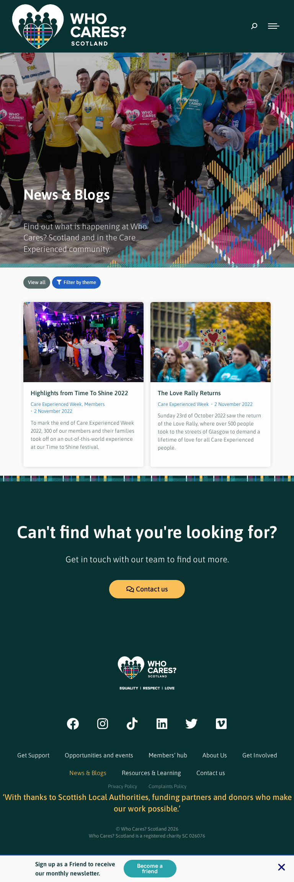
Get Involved (259, 755)
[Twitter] (192, 724)
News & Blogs (87, 772)
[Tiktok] (132, 724)
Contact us (210, 772)
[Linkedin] (162, 724)
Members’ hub (168, 755)
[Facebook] (73, 724)
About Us (215, 755)
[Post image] (83, 342)
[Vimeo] (221, 724)
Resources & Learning (151, 772)
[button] (281, 867)
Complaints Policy (167, 786)
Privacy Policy (122, 786)
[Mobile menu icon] (274, 26)
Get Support (33, 755)
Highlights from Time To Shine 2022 (79, 392)
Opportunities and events (99, 755)
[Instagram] (102, 724)
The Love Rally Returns (189, 392)
